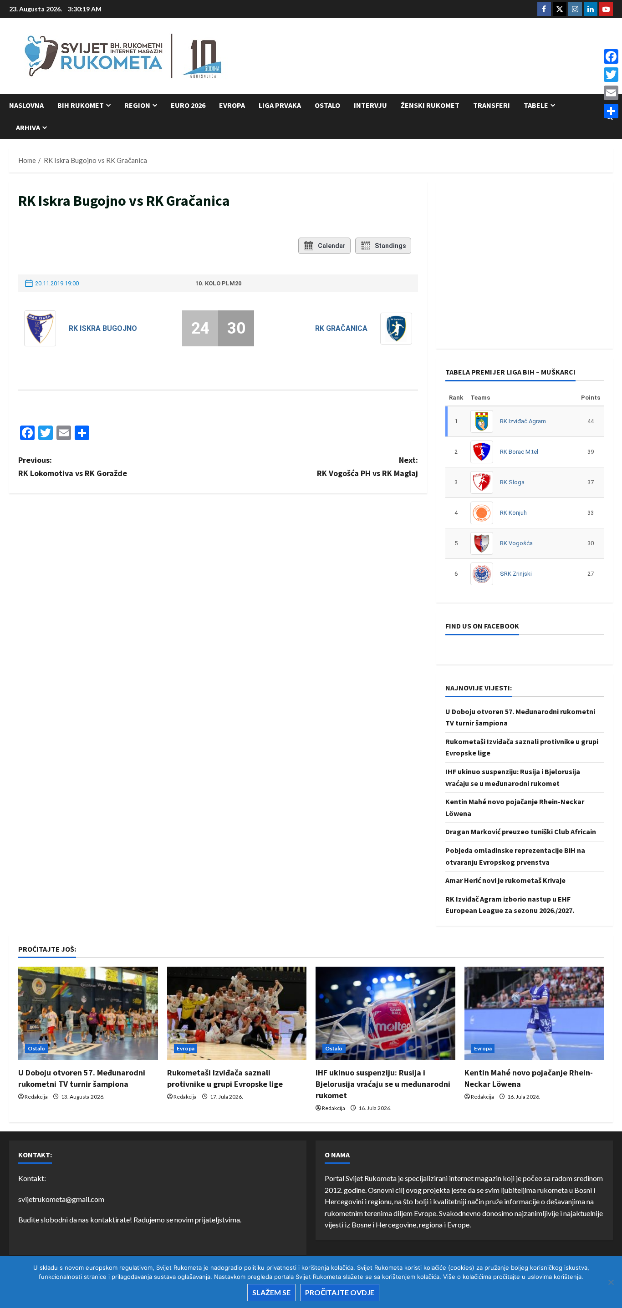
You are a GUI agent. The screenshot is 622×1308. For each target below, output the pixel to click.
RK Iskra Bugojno (103, 328)
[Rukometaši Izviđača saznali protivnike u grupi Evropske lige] (237, 1013)
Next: (367, 466)
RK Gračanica (341, 328)
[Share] (611, 111)
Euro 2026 (188, 105)
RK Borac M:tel (519, 451)
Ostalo (327, 105)
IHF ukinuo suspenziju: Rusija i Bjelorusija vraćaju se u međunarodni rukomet (383, 1083)
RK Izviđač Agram (523, 421)
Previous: (72, 466)
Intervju (370, 105)
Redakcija (36, 1096)
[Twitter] (611, 75)
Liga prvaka (280, 105)
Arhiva (28, 127)
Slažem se (271, 1292)
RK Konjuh (513, 512)
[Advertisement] (447, 56)
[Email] (611, 93)
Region (137, 105)
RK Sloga (512, 482)
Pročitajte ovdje (339, 1292)
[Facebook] (611, 56)
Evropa (232, 105)
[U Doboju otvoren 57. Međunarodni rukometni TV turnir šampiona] (88, 1013)
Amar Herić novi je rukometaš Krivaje (505, 880)
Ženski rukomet (430, 105)
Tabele (536, 105)
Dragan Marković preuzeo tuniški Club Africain (520, 831)
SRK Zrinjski (516, 573)
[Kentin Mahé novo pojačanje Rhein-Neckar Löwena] (534, 1013)
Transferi (491, 105)
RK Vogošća (516, 543)
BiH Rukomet (80, 105)
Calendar (332, 245)
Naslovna (26, 105)
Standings (390, 245)
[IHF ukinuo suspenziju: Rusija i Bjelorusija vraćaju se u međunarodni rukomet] (385, 1013)
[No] (610, 1282)
